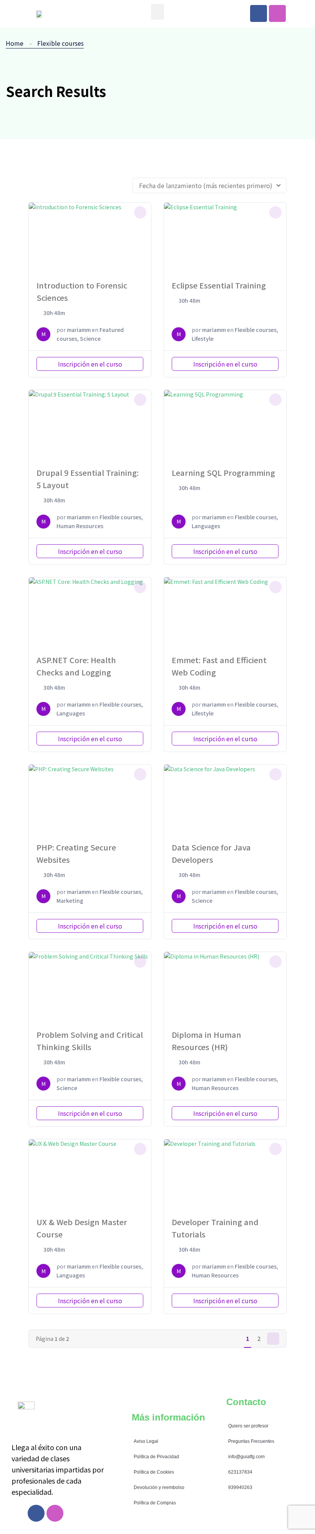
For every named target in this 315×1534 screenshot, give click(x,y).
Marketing (69, 900)
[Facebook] (258, 13)
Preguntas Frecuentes (251, 1441)
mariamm (79, 329)
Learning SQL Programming (223, 472)
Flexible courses (60, 43)
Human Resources (79, 526)
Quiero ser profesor (248, 1426)
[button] (157, 12)
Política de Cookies (154, 1472)
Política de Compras (155, 1503)
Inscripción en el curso (90, 363)
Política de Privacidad (156, 1456)
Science (90, 338)
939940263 (240, 1487)
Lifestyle (203, 338)
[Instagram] (277, 13)
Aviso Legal (146, 1441)
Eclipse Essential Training (219, 285)
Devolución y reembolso (159, 1487)
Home (16, 43)
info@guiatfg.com (246, 1456)
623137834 (240, 1472)
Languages (206, 526)
